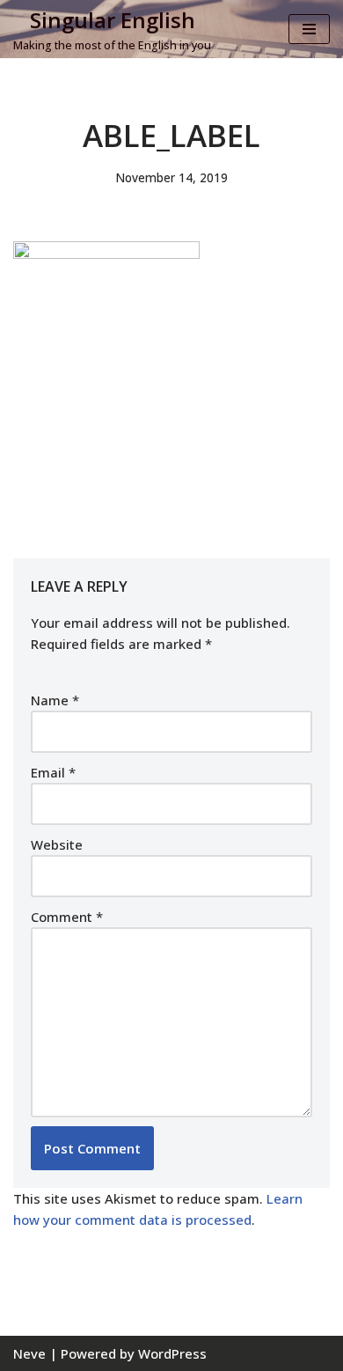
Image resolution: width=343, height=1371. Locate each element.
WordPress (172, 1353)
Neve (29, 1353)
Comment (67, 916)
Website (57, 844)
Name (55, 700)
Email (53, 772)
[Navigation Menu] (309, 29)
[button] (106, 373)
